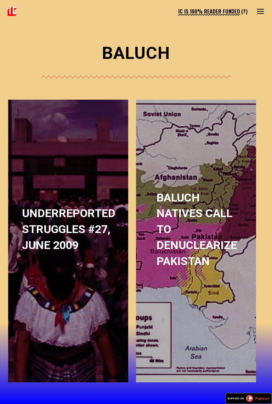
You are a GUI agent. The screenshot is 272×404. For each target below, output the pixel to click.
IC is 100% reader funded (209, 11)
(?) (244, 11)
